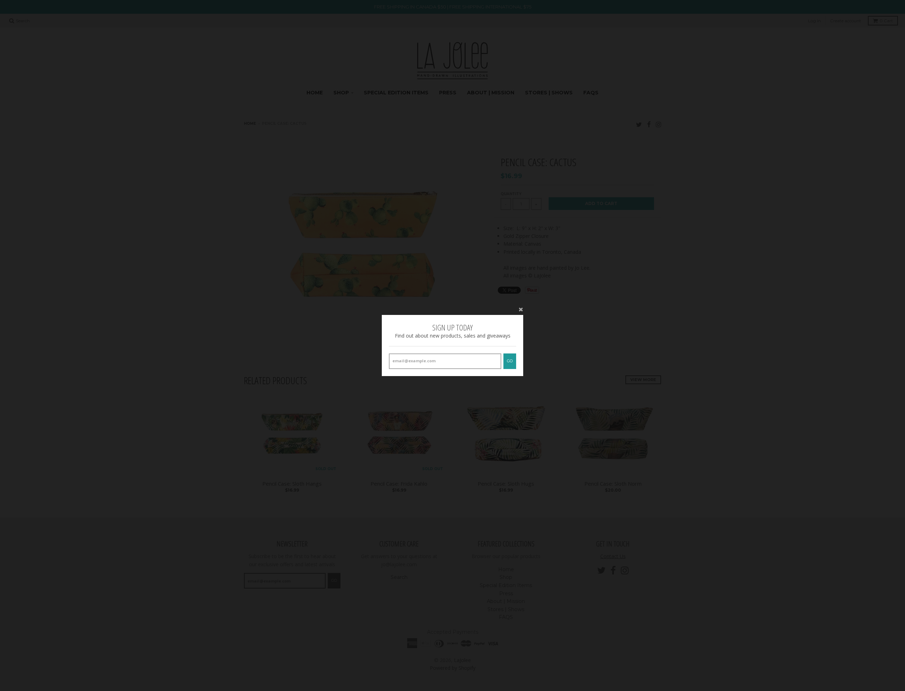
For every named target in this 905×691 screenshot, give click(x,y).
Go (510, 360)
